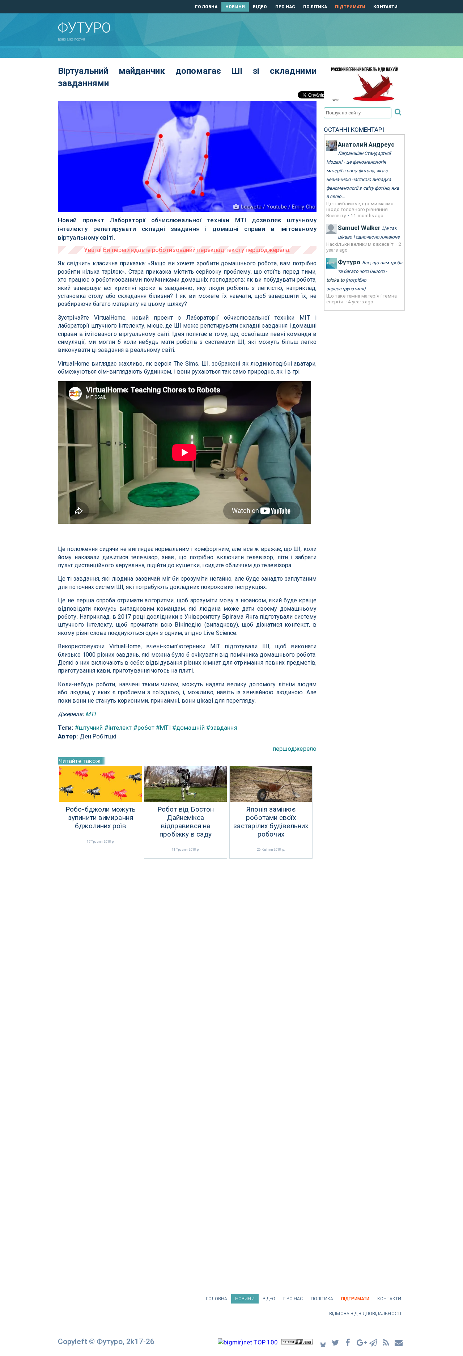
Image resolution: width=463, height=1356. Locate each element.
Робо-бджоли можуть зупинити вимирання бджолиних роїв (100, 817)
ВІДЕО (260, 6)
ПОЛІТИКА (315, 6)
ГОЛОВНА (206, 6)
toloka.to (335, 280)
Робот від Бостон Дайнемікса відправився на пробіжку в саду (185, 821)
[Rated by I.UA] (297, 1342)
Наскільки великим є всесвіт (360, 244)
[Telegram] (374, 1342)
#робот (144, 727)
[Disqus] (187, 956)
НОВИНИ (235, 6)
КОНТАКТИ (385, 6)
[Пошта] (399, 1342)
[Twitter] (336, 1342)
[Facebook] (348, 1342)
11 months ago (367, 215)
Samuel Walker (359, 227)
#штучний (89, 727)
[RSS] (386, 1342)
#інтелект (118, 727)
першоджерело (295, 748)
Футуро (349, 262)
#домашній (188, 727)
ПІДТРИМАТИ (350, 6)
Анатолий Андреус (366, 144)
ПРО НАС (285, 6)
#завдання (221, 727)
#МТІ (163, 727)
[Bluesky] (323, 1342)
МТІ (90, 714)
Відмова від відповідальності (365, 1313)
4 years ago (360, 301)
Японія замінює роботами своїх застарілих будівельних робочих (270, 821)
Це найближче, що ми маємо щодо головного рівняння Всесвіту (360, 209)
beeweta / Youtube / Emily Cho (278, 207)
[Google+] (361, 1342)
